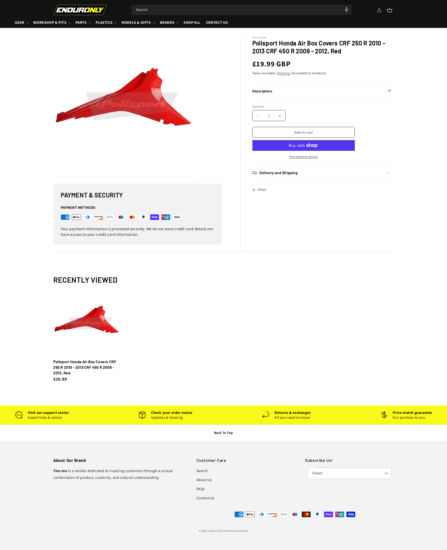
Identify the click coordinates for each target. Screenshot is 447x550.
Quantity (258, 106)
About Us (204, 479)
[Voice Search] (347, 9)
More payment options (303, 156)
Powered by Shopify (236, 530)
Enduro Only (216, 530)
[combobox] (241, 10)
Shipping (283, 73)
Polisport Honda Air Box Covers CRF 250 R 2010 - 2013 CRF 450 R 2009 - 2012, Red (84, 367)
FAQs (200, 488)
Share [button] (262, 189)
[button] (389, 10)
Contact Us (205, 498)
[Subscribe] (386, 473)
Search (202, 470)
